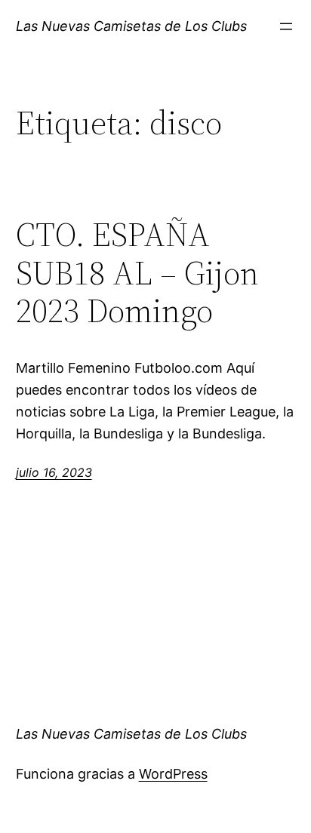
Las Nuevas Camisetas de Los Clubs (131, 26)
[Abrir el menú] (286, 26)
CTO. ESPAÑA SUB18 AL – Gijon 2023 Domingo (137, 273)
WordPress (173, 774)
